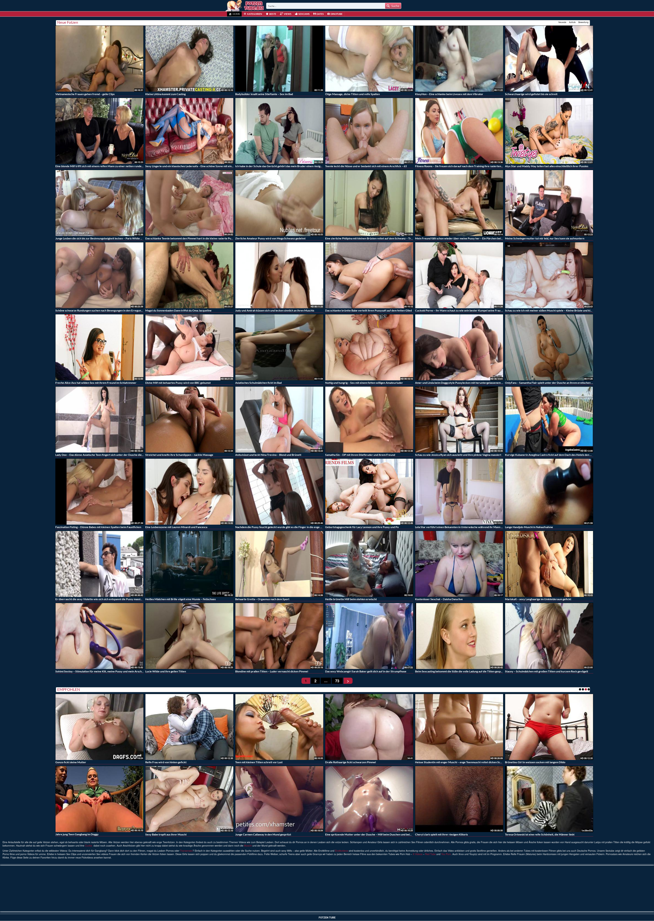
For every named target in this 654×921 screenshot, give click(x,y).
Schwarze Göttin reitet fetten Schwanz (439, 834)
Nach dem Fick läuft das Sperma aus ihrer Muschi (84, 762)
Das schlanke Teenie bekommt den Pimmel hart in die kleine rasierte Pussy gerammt (195, 238)
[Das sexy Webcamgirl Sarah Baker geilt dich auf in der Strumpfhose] (369, 636)
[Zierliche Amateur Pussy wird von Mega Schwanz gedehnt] (279, 203)
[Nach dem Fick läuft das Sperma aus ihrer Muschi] (99, 727)
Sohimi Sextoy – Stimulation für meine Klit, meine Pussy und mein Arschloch (101, 671)
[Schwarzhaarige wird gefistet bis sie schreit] (549, 59)
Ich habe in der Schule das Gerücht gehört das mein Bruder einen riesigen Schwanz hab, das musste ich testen (301, 166)
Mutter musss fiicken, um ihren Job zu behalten (353, 762)
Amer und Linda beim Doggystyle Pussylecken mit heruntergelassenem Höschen (463, 382)
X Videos (417, 854)
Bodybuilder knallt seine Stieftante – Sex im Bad (264, 94)
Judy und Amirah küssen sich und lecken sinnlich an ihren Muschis (274, 310)
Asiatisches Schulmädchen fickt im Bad (258, 382)
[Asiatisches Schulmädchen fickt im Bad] (279, 347)
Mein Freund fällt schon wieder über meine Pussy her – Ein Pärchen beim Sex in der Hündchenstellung (476, 238)
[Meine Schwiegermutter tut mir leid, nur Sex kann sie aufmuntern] (549, 203)
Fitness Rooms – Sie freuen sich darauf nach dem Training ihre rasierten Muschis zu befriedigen (472, 166)
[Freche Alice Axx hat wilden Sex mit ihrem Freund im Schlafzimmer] (99, 347)
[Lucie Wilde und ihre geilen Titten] (189, 636)
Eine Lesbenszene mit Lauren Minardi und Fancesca (176, 527)
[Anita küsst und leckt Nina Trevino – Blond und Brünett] (279, 419)
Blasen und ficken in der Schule (523, 762)
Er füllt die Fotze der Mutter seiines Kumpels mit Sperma (539, 834)
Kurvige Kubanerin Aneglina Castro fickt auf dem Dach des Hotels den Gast (550, 454)
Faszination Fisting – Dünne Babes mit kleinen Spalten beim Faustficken (98, 527)
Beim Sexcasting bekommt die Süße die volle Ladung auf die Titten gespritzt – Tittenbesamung (471, 671)
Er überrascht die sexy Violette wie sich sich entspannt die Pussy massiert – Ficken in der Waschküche (116, 599)
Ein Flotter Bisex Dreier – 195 (433, 762)
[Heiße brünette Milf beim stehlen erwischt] (369, 564)
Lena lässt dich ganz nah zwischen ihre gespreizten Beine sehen (183, 834)
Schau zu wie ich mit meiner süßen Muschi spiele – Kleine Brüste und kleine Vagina (554, 310)
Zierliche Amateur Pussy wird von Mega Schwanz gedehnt (270, 238)
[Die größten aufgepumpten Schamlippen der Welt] (279, 727)
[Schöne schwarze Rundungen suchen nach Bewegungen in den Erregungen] (99, 275)
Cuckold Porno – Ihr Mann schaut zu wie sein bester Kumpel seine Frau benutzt (463, 310)
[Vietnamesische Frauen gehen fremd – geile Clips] (99, 59)
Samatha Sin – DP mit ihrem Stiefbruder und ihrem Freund (360, 454)
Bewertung (583, 22)
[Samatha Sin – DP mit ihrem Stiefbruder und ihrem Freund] (369, 419)
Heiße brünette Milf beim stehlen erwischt (351, 599)
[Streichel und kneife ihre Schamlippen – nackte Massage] (189, 419)
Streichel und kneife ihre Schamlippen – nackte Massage (179, 454)
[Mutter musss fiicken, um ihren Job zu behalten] (369, 727)
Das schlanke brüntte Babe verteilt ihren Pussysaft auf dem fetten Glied (368, 310)
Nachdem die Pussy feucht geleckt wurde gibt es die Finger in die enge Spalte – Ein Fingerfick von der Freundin (302, 527)
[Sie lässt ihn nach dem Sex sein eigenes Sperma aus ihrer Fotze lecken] (189, 727)
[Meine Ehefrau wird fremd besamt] (279, 799)
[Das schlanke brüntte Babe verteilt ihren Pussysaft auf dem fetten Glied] (369, 275)
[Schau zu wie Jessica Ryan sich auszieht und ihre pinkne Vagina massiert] (459, 419)
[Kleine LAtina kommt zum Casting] (189, 59)
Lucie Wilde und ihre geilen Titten (165, 671)
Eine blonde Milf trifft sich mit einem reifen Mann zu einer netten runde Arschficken (106, 166)
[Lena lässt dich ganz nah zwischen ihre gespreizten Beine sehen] (189, 799)
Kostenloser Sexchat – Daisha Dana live (439, 599)
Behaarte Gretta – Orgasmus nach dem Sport (262, 599)
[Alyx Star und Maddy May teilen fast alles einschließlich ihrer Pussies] (549, 131)
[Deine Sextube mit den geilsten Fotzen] (244, 5)
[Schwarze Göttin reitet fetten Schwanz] (459, 798)
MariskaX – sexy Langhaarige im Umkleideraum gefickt (538, 599)
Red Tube (430, 854)
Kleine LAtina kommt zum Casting (165, 94)
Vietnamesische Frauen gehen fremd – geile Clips (85, 94)
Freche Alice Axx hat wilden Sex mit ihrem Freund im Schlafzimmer (95, 382)
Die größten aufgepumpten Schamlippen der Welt (265, 762)
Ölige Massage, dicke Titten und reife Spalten (352, 94)
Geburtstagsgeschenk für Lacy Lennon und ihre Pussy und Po (362, 527)
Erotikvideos (341, 850)
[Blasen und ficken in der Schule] (549, 726)
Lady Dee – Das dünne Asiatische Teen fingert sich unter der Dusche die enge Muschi (106, 454)
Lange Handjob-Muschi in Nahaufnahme (529, 527)
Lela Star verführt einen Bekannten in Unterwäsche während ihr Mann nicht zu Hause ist (468, 527)
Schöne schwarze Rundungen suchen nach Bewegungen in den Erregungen (100, 310)
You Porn (446, 854)
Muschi (248, 845)
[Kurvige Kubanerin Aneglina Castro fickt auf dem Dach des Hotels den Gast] (549, 419)
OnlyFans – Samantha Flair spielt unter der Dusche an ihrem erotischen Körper (552, 382)
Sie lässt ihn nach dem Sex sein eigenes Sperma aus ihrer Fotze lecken (187, 762)
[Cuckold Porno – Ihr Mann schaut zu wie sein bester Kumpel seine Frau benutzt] (459, 275)
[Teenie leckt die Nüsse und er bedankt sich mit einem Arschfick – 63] (369, 131)
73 (337, 680)
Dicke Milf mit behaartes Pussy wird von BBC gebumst (178, 382)
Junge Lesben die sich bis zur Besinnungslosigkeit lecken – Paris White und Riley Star (106, 238)
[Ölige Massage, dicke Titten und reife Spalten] (369, 59)
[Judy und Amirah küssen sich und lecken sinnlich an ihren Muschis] (279, 275)
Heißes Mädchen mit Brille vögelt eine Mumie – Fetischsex (180, 599)
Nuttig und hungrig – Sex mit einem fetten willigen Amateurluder (364, 382)
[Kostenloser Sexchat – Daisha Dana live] (459, 564)
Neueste (562, 22)
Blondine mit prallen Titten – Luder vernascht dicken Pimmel (271, 671)
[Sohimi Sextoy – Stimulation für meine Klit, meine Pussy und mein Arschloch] (99, 636)
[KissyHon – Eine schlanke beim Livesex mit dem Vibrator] (459, 59)
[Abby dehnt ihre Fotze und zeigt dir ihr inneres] (99, 799)
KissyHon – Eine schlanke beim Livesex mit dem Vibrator (449, 94)
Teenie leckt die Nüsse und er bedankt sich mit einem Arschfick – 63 (366, 166)
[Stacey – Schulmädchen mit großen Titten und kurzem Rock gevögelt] (549, 636)
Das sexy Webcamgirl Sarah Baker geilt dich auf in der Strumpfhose (365, 671)
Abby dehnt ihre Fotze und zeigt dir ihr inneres (83, 834)
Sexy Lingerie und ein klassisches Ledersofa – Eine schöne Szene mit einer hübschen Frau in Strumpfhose (208, 166)
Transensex (186, 850)
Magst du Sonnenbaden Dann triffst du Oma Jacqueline (178, 310)
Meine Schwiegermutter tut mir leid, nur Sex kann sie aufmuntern (544, 238)
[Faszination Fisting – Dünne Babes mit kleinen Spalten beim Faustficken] (99, 492)
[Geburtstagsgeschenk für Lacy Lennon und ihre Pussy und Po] (369, 492)
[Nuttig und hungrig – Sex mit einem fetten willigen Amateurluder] (369, 347)
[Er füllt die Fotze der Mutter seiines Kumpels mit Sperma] (549, 799)
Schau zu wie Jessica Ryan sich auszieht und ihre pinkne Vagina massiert (458, 454)
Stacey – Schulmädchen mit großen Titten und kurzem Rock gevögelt (546, 671)
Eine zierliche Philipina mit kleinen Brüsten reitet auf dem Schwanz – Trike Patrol (374, 238)
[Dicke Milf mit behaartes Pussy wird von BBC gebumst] (189, 347)
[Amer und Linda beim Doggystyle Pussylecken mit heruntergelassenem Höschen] (459, 347)
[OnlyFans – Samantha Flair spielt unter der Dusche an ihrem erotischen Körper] (549, 347)
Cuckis (88, 845)
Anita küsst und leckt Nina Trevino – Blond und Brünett (268, 454)
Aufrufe (572, 22)
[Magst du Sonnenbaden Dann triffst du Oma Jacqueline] (189, 275)
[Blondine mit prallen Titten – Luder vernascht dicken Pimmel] (279, 636)
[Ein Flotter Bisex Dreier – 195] (459, 727)
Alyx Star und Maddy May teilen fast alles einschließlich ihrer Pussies (546, 166)
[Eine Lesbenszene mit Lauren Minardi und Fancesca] (189, 492)
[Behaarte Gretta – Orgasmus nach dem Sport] (279, 564)
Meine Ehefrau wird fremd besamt (256, 834)
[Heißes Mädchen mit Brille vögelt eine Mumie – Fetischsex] (189, 564)
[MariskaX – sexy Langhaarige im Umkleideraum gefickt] (549, 564)
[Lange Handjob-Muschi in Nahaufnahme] (549, 492)
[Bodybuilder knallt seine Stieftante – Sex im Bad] (279, 59)
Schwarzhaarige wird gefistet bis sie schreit (531, 94)
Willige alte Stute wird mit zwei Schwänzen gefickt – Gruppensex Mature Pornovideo (377, 834)
